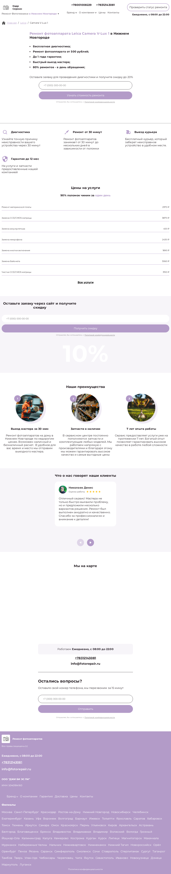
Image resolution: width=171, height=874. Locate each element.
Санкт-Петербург (26, 812)
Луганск (25, 864)
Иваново (122, 858)
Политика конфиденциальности (85, 869)
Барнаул (81, 818)
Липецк (114, 838)
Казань (29, 818)
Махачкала (151, 838)
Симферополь (64, 851)
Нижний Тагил (118, 845)
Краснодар (48, 812)
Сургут (146, 851)
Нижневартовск (74, 845)
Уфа (38, 818)
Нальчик (55, 845)
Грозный (146, 831)
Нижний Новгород (96, 812)
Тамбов (7, 858)
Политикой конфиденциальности (99, 102)
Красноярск (69, 825)
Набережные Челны (32, 845)
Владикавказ (82, 831)
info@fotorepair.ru (85, 664)
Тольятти (108, 818)
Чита (78, 858)
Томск (6, 825)
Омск (55, 825)
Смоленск (84, 851)
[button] (90, 542)
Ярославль (124, 818)
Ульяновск (98, 825)
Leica (23, 22)
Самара (44, 825)
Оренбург (9, 851)
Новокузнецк (139, 858)
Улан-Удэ (31, 858)
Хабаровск (154, 818)
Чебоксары (47, 858)
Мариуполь (10, 864)
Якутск (89, 858)
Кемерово (61, 838)
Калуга (47, 838)
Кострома (77, 838)
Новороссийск (141, 845)
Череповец (65, 858)
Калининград (31, 838)
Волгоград (65, 818)
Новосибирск (121, 812)
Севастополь (105, 858)
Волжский (117, 831)
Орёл (157, 845)
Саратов (139, 818)
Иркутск (31, 825)
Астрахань (146, 825)
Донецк (156, 858)
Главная (12, 22)
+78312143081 (105, 4)
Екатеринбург (12, 818)
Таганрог (158, 851)
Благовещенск (27, 831)
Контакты (113, 12)
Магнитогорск (132, 838)
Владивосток (62, 831)
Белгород (8, 831)
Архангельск (128, 825)
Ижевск (94, 818)
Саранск (46, 851)
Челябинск (140, 812)
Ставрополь (110, 851)
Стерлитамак (130, 851)
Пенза (22, 851)
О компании (86, 12)
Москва (7, 812)
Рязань (34, 851)
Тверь (18, 858)
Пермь (84, 825)
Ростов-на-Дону (69, 812)
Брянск (45, 831)
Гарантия (46, 796)
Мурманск (9, 845)
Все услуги (86, 282)
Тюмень (17, 825)
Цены (102, 12)
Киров (112, 825)
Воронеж (49, 818)
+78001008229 (81, 4)
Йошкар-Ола (11, 838)
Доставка (61, 796)
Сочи (96, 851)
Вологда (132, 831)
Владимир (100, 831)
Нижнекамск (97, 845)
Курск (102, 838)
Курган (91, 838)
